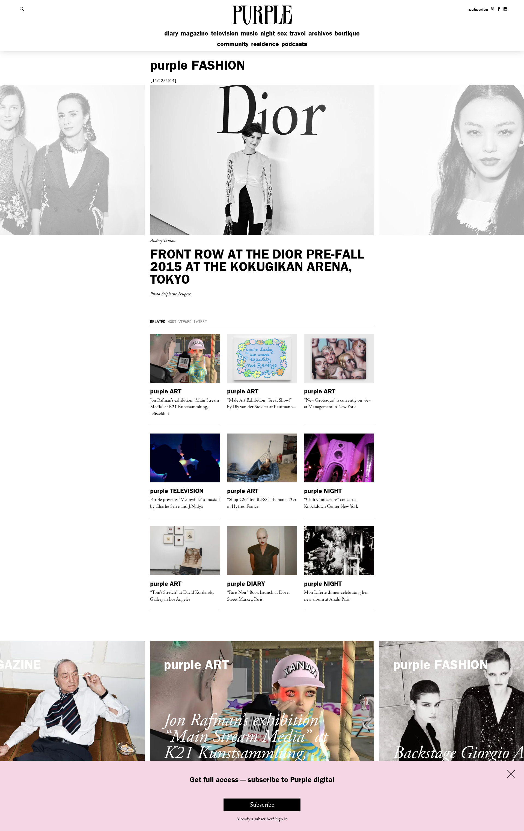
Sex (282, 33)
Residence (265, 44)
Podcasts (294, 44)
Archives (320, 33)
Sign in (281, 819)
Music (249, 33)
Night (267, 33)
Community (233, 44)
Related (157, 322)
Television (224, 33)
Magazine (194, 33)
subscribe (478, 9)
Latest (200, 322)
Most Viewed (180, 322)
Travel (298, 33)
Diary (171, 33)
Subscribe (262, 805)
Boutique (347, 33)
